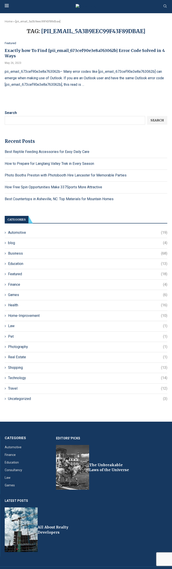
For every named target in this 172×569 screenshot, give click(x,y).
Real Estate (87, 357)
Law (87, 326)
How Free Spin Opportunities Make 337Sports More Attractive (53, 187)
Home (9, 21)
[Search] (165, 6)
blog (87, 243)
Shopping (87, 367)
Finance (87, 284)
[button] (62, 467)
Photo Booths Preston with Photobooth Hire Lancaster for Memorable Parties (66, 175)
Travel (87, 388)
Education (87, 264)
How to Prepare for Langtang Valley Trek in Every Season (49, 163)
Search (11, 113)
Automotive (87, 232)
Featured (87, 274)
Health (87, 305)
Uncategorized (87, 399)
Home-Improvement (87, 315)
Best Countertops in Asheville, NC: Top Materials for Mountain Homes (59, 199)
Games (87, 295)
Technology (87, 378)
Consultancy (13, 470)
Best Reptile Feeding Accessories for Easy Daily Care (47, 152)
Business (87, 253)
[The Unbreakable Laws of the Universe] (72, 467)
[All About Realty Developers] (21, 529)
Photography (87, 347)
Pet (87, 336)
